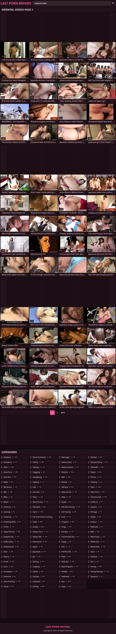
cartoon (9, 507)
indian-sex (40, 536)
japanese (39, 551)
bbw (8, 497)
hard (38, 512)
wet (95, 532)
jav (37, 556)
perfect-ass (69, 551)
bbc (8, 492)
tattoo (96, 477)
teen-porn (98, 492)
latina (38, 571)
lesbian (39, 576)
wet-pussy (98, 536)
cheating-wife (12, 522)
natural (68, 487)
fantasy (39, 467)
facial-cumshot (42, 457)
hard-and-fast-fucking (42, 517)
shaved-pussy (99, 462)
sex (66, 581)
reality (67, 571)
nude (66, 502)
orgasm (68, 522)
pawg (66, 541)
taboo (96, 472)
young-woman (100, 571)
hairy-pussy (40, 502)
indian (38, 527)
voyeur (96, 522)
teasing (96, 482)
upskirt (96, 507)
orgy (66, 527)
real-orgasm (70, 566)
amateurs (11, 462)
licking (38, 586)
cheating (10, 517)
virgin (96, 517)
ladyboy (39, 566)
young (96, 566)
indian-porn (40, 532)
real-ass (68, 561)
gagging (39, 472)
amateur (10, 457)
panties (67, 532)
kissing (38, 561)
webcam (97, 527)
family (38, 462)
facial (9, 586)
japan (38, 546)
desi (8, 551)
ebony (9, 556)
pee (66, 546)
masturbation (70, 467)
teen (96, 487)
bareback (10, 487)
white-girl (98, 541)
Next (63, 413)
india (37, 522)
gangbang (40, 477)
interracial (40, 541)
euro (8, 566)
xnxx (95, 551)
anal (9, 467)
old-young (69, 512)
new (66, 497)
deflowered (11, 546)
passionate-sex (70, 536)
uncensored (99, 497)
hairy (38, 497)
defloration (11, 541)
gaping (38, 482)
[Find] (113, 3)
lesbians (39, 581)
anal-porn (11, 472)
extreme (10, 576)
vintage (96, 512)
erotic (9, 561)
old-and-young (71, 507)
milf (66, 477)
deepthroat (11, 536)
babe (8, 482)
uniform (97, 502)
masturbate (69, 462)
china (9, 527)
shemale (97, 467)
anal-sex (10, 477)
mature (67, 472)
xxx (95, 561)
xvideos (97, 556)
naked (67, 482)
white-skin (98, 546)
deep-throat (12, 532)
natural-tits (69, 492)
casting (9, 512)
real (66, 556)
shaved (96, 457)
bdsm (9, 502)
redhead (68, 576)
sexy (66, 586)
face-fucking (12, 581)
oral (66, 517)
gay (37, 487)
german (38, 492)
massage (68, 457)
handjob (39, 507)
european (11, 571)
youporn (97, 576)
